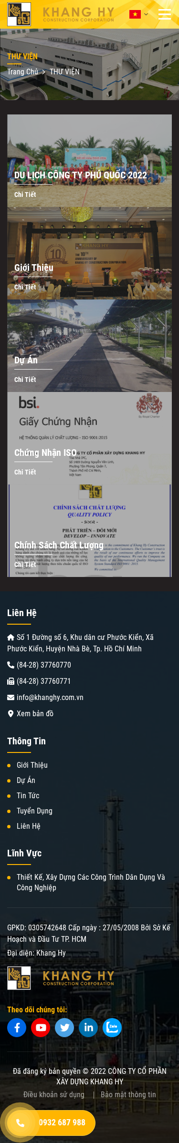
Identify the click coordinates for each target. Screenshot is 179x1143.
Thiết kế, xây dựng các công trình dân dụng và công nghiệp (91, 882)
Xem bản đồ (35, 713)
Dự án (26, 360)
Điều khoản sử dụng (53, 1094)
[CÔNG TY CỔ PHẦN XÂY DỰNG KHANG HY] (60, 14)
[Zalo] (112, 1027)
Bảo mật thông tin (128, 1094)
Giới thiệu (33, 267)
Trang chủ (23, 71)
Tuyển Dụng (35, 810)
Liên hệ (29, 826)
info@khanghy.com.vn (50, 697)
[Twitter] (64, 1027)
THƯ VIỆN (65, 71)
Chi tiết (25, 194)
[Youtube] (40, 1027)
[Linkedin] (88, 1027)
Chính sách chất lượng (59, 545)
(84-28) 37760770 (44, 664)
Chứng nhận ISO (45, 452)
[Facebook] (16, 1027)
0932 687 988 (62, 1122)
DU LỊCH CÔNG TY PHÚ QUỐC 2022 (80, 175)
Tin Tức (28, 795)
